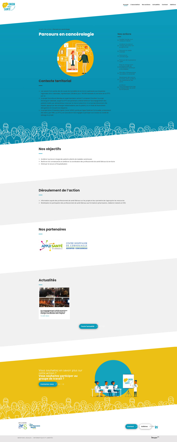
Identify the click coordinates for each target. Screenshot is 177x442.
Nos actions (47, 29)
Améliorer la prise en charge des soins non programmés (126, 45)
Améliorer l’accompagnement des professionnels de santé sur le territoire (127, 87)
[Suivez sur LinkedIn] (156, 427)
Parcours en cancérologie (123, 56)
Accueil (41, 29)
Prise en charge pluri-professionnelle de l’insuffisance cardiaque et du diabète (127, 67)
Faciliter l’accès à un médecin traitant (126, 40)
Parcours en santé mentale (125, 51)
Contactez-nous (47, 384)
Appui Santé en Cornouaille (91, 110)
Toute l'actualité (87, 326)
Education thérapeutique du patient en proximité (127, 73)
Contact (130, 426)
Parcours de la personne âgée (127, 60)
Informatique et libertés (43, 438)
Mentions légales (25, 438)
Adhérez (144, 426)
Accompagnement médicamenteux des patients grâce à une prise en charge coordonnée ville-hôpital (53, 312)
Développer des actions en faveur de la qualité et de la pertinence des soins (127, 79)
